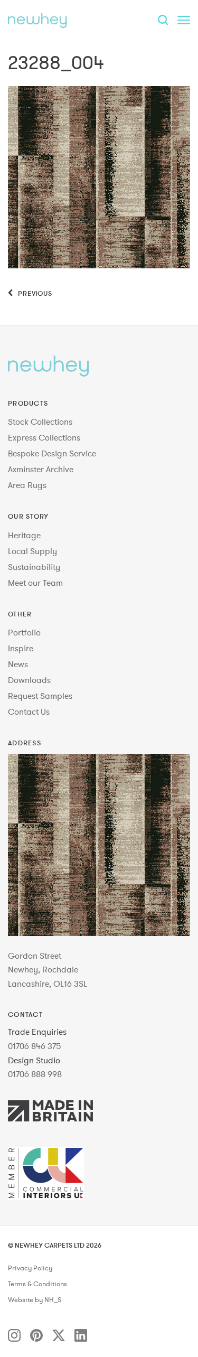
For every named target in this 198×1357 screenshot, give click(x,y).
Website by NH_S (34, 1300)
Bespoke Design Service (52, 453)
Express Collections (44, 437)
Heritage (24, 535)
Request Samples (40, 695)
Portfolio (24, 632)
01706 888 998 (35, 1074)
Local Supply (32, 551)
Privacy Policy (30, 1268)
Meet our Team (35, 582)
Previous (34, 293)
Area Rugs (27, 485)
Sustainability (34, 566)
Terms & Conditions (37, 1284)
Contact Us (29, 711)
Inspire (20, 648)
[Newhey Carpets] (37, 20)
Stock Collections (40, 421)
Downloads (29, 680)
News (18, 664)
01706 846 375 (34, 1046)
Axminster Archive (40, 469)
